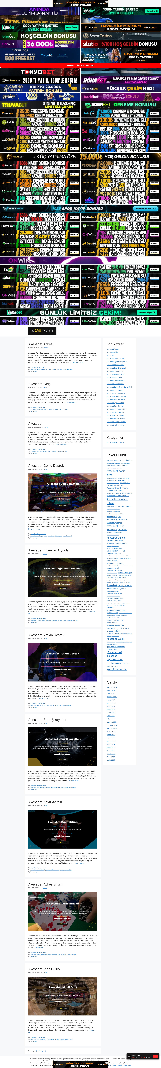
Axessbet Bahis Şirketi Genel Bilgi (119, 387)
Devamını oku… (78, 362)
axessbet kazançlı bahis (112, 560)
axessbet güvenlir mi (116, 551)
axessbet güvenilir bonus (113, 546)
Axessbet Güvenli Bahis (115, 381)
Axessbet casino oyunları (118, 496)
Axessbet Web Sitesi (114, 617)
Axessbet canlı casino (117, 488)
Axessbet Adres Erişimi (45, 884)
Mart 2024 (111, 738)
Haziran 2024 (112, 728)
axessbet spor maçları (123, 603)
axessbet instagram (114, 553)
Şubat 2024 (111, 741)
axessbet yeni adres (115, 625)
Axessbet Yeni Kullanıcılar (116, 393)
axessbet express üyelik (70, 620)
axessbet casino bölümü (38, 705)
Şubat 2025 (111, 703)
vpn (128, 663)
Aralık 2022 (111, 760)
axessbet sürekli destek (68, 787)
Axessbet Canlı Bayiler (115, 406)
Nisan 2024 (111, 735)
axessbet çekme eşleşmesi (53, 954)
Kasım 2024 (111, 713)
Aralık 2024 (111, 709)
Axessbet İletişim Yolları (115, 425)
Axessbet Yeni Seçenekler (116, 409)
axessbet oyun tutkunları (124, 582)
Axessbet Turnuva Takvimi (64, 369)
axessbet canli (125, 483)
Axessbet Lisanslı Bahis (115, 384)
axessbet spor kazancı (112, 603)
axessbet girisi (114, 516)
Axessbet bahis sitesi (116, 472)
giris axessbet (112, 649)
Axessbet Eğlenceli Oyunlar (49, 550)
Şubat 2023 (111, 754)
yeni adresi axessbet (114, 666)
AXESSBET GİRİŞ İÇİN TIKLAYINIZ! (80, 65)
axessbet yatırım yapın (112, 622)
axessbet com (126, 506)
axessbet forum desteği (37, 870)
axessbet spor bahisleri (115, 598)
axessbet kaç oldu (115, 563)
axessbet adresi (35, 369)
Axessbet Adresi (40, 344)
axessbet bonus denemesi (113, 483)
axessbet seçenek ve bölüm (113, 596)
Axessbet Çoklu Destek (46, 466)
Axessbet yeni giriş (113, 631)
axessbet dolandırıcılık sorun (113, 509)
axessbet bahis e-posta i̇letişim (114, 468)
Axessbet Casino (126, 493)
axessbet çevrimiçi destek (113, 636)
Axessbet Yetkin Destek (46, 635)
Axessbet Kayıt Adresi (45, 802)
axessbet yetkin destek (53, 705)
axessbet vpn (124, 615)
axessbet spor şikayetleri (52, 787)
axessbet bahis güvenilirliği (38, 1039)
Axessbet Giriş (39, 384)
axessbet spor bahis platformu (114, 600)
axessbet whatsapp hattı (115, 620)
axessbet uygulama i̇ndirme (125, 613)
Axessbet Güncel (116, 537)
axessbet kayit (67, 536)
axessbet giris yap (114, 523)
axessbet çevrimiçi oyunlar (38, 536)
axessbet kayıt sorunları (112, 558)
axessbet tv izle (112, 613)
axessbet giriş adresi (117, 529)
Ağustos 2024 (112, 722)
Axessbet (35, 423)
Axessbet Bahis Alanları (115, 412)
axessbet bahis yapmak (123, 478)
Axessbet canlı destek (114, 491)
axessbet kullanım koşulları (125, 565)
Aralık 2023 (111, 747)
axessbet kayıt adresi (52, 870)
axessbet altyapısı (125, 463)
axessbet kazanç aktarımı (125, 558)
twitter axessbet (116, 663)
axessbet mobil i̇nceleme (112, 575)
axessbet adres (125, 460)
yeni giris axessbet (67, 1039)
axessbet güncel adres (115, 541)
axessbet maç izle (65, 870)
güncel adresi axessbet (114, 654)
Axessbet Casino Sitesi (48, 369)
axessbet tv (111, 608)
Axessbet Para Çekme (116, 588)
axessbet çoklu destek (55, 536)
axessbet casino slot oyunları (113, 506)
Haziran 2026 (112, 687)
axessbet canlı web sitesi (113, 493)
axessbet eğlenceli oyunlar (54, 620)
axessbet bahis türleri (112, 478)
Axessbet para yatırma (119, 585)
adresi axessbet (112, 460)
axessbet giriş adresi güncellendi (114, 532)
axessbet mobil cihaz (112, 573)
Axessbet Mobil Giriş (44, 969)
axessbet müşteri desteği (125, 575)
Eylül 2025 (110, 694)
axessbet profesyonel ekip (113, 591)
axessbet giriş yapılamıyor (113, 535)
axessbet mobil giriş (43, 451)
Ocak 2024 (111, 744)
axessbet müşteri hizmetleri (116, 577)
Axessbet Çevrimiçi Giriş (38, 409)
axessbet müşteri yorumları (116, 580)
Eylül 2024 (110, 719)
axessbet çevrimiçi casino (126, 633)
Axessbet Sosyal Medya (116, 419)
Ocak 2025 (111, 706)
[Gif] (80, 157)
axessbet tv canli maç (116, 610)
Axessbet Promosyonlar (38, 367)
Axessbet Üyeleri (113, 633)
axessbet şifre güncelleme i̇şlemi (124, 642)
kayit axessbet (115, 659)
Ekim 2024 (111, 716)
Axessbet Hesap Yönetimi (116, 422)
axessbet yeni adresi (118, 628)
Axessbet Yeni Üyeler (115, 390)
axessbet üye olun (111, 642)
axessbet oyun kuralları (112, 582)
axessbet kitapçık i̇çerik (112, 565)
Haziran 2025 (112, 697)
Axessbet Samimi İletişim (116, 400)
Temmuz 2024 (112, 725)
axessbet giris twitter (117, 519)
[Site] (40, 113)
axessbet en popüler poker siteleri (115, 513)
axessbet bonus (124, 480)
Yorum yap (33, 371)
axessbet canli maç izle (115, 485)
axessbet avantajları (111, 465)
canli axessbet (66, 705)
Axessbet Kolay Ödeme (115, 415)
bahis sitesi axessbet (69, 954)
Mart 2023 (111, 751)
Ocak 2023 (111, 757)
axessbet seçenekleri (114, 593)
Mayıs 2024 (111, 732)
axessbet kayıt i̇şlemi (124, 556)
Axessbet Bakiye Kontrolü (116, 396)
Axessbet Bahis (122, 465)
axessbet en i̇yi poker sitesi (113, 511)
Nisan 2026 (111, 690)
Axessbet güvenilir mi (114, 548)
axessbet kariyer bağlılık (112, 556)
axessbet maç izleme (37, 787)
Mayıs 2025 (111, 700)
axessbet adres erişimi (37, 954)
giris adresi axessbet (116, 647)
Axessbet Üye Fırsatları (115, 403)
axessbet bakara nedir (112, 480)
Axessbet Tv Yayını (62, 409)
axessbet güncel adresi (117, 543)
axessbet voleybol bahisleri (113, 615)
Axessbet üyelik (115, 638)
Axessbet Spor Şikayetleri (47, 720)
